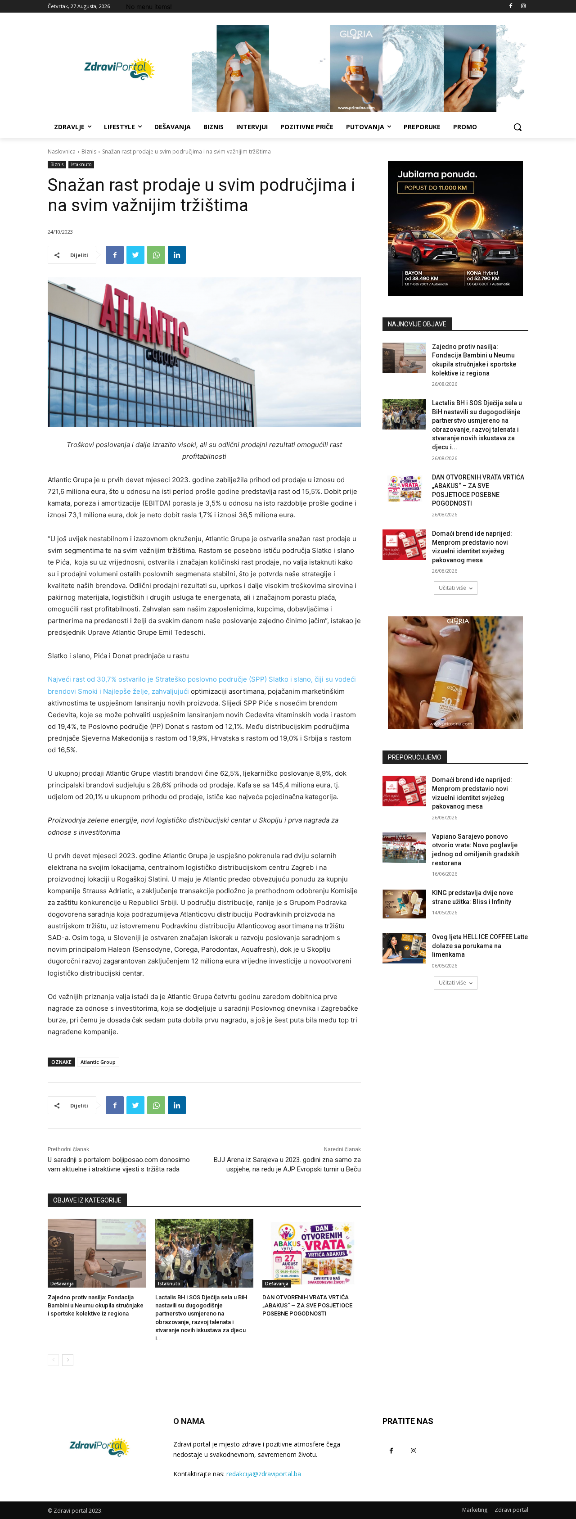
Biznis (88, 151)
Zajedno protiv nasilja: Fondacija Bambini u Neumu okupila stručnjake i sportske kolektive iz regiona (96, 1305)
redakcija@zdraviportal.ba (263, 1473)
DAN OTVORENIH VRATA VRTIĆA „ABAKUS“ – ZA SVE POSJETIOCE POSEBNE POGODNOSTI (307, 1305)
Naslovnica (62, 151)
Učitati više (452, 588)
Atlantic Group (98, 1061)
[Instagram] (523, 6)
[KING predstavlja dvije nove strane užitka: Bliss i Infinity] (404, 904)
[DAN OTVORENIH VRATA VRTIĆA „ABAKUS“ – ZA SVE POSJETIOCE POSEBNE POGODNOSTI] (311, 1253)
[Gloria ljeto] (360, 68)
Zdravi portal (511, 1510)
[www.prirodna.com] (455, 672)
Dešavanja (62, 1283)
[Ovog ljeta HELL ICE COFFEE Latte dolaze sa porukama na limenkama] (404, 948)
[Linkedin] (177, 255)
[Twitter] (135, 255)
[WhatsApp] (156, 255)
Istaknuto (81, 164)
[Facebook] (510, 6)
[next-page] (67, 1360)
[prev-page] (53, 1360)
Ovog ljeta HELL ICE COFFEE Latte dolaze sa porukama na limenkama (480, 945)
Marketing (474, 1510)
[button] (517, 127)
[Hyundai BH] (455, 228)
